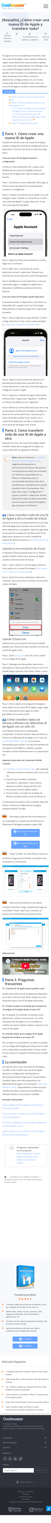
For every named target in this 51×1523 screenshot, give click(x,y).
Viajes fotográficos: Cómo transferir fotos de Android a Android (27, 1380)
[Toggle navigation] (46, 6)
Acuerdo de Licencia (25, 1497)
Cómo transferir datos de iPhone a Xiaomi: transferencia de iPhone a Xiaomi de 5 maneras (24, 1408)
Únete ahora (41, 1470)
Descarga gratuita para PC (27, 833)
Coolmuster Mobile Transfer (15, 741)
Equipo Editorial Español (7, 38)
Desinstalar (25, 1499)
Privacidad (25, 1494)
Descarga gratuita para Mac (27, 845)
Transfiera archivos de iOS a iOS (20, 769)
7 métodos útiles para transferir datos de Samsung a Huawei (27, 1373)
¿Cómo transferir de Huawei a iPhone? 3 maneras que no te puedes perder (27, 1396)
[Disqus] (27, 1223)
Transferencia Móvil (25, 1294)
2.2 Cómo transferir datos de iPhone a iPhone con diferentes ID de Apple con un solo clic (28, 117)
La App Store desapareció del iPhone (20, 324)
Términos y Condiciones (25, 1492)
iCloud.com (20, 655)
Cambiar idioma (25, 1482)
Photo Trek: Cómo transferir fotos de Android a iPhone (27, 1402)
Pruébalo (26, 1339)
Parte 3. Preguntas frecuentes (25, 123)
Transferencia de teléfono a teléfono (30, 38)
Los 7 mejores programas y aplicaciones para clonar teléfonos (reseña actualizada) (26, 1388)
